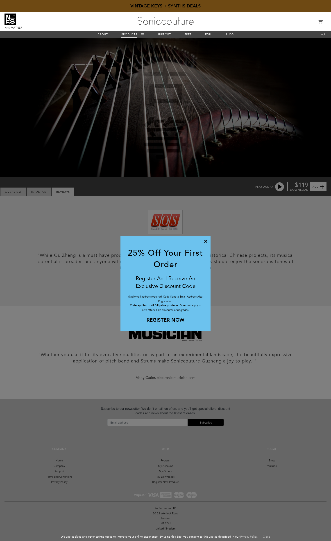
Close (266, 537)
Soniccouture (165, 21)
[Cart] (320, 24)
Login (323, 34)
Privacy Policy (248, 537)
